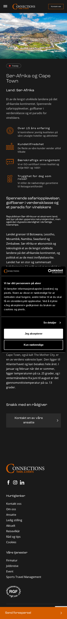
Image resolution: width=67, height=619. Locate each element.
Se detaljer (49, 322)
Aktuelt (10, 526)
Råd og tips (13, 537)
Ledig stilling (14, 520)
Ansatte (11, 515)
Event (9, 571)
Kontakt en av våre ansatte (29, 420)
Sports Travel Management (23, 577)
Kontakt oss (56, 7)
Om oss (11, 509)
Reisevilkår (13, 531)
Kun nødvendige (33, 344)
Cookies (11, 542)
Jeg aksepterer (33, 333)
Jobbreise (12, 566)
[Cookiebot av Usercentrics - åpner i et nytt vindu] (48, 271)
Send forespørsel (18, 613)
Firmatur (12, 560)
